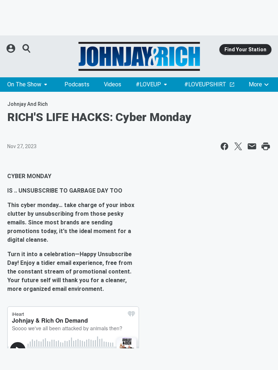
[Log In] (12, 48)
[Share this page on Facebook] (224, 146)
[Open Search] (26, 48)
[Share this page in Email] (252, 146)
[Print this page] (266, 146)
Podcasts (76, 84)
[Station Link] (139, 56)
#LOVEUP (148, 84)
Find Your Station (245, 49)
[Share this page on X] (238, 146)
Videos (112, 84)
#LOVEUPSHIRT (205, 84)
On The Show (24, 84)
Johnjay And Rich (27, 104)
